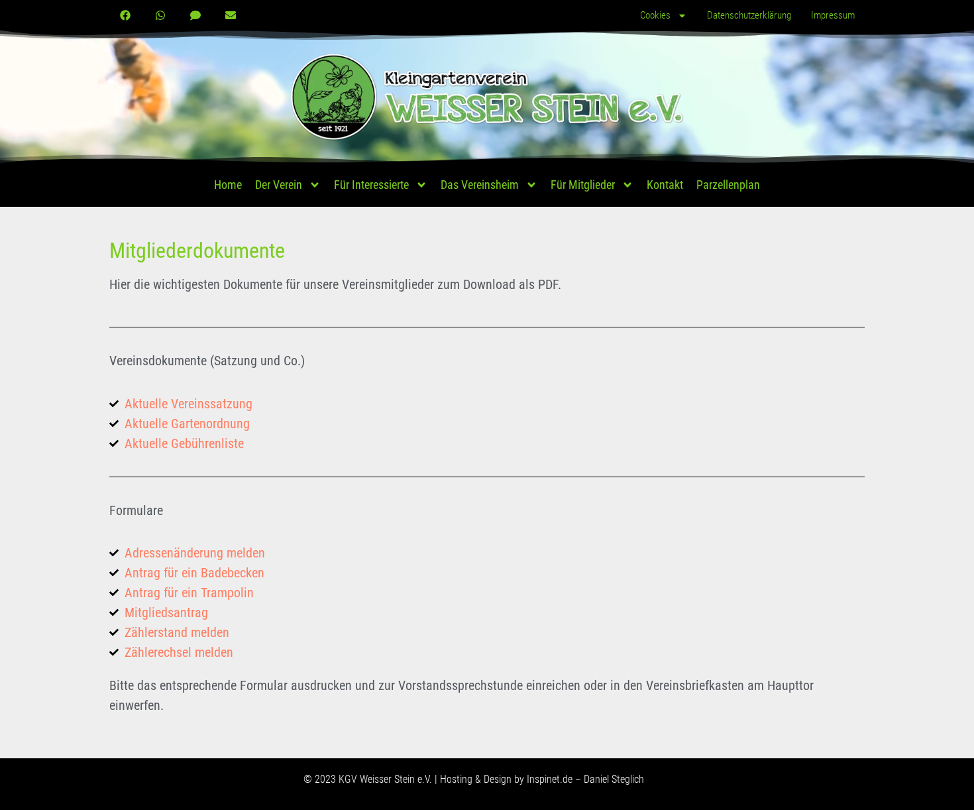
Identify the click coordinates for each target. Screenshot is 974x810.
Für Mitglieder (583, 185)
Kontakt (665, 185)
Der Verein (278, 185)
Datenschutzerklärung (749, 15)
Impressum (833, 15)
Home (228, 185)
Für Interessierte (371, 185)
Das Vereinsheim (480, 185)
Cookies (655, 15)
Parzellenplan (728, 185)
